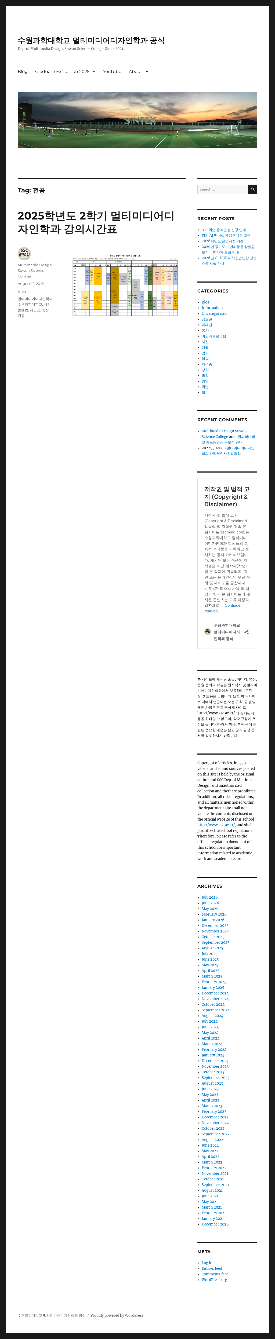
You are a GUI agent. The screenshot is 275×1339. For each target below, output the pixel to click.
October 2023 (213, 1072)
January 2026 (213, 920)
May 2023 (210, 1094)
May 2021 (210, 1201)
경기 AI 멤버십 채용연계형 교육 (226, 235)
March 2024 (212, 1044)
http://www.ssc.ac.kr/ (216, 825)
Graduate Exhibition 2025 (62, 71)
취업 (205, 387)
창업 (205, 381)
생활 (205, 347)
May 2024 (210, 1032)
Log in (207, 1263)
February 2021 (214, 1213)
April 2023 (210, 1100)
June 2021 (210, 1196)
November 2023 (215, 1066)
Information (212, 308)
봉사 (205, 330)
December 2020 (215, 1224)
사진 (205, 341)
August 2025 (212, 948)
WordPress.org (214, 1280)
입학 (205, 358)
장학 (205, 370)
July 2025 (210, 954)
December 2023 (215, 1061)
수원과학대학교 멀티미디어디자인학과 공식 (91, 40)
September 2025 (216, 942)
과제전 (207, 325)
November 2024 (215, 999)
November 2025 (215, 931)
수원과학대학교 (30, 304)
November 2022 (215, 1123)
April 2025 (210, 970)
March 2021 (212, 1207)
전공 (21, 315)
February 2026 (214, 914)
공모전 (207, 319)
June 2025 (210, 959)
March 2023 (212, 1106)
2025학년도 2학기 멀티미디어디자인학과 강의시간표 (96, 222)
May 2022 (210, 1151)
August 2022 (212, 1139)
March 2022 (212, 1162)
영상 (45, 310)
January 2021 (213, 1218)
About (135, 71)
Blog (23, 71)
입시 (205, 353)
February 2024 (214, 1049)
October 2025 (213, 937)
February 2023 (214, 1111)
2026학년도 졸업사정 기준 (223, 241)
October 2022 (213, 1128)
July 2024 (210, 1021)
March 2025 (212, 976)
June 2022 (210, 1145)
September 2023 (215, 1077)
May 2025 (210, 965)
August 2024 (212, 1016)
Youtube (112, 71)
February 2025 (214, 982)
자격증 (207, 364)
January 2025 (213, 987)
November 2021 (215, 1173)
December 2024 (215, 993)
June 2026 (210, 903)
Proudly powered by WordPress (117, 1315)
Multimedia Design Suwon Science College (35, 270)
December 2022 (215, 1117)
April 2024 (210, 1038)
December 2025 (215, 925)
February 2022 (214, 1168)
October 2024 (213, 1004)
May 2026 (210, 908)
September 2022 (216, 1134)
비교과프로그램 (214, 336)
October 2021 (213, 1179)
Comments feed (215, 1274)
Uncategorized (214, 313)
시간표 (35, 310)
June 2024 (210, 1027)
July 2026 (210, 897)
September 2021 (215, 1185)
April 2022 (210, 1156)
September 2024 (216, 1010)
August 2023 (212, 1083)
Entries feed (212, 1268)
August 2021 (212, 1190)
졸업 (205, 375)
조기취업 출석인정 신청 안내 (224, 230)
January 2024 (213, 1055)
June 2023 (210, 1089)
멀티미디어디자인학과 (35, 299)
